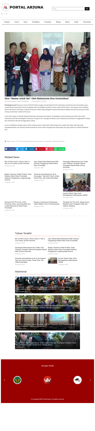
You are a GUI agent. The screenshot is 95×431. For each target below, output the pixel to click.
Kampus (7, 22)
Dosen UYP (14, 141)
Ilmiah (76, 22)
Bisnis (67, 22)
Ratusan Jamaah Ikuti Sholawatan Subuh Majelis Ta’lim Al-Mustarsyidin (46, 203)
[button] (10, 149)
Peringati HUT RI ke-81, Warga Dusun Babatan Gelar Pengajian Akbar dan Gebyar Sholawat (76, 204)
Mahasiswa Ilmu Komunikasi (33, 141)
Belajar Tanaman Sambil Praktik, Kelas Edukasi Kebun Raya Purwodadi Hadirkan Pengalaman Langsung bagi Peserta (18, 177)
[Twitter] (6, 14)
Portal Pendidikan (23, 101)
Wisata (58, 22)
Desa (25, 22)
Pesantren (47, 22)
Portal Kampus (11, 101)
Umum (17, 22)
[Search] (87, 8)
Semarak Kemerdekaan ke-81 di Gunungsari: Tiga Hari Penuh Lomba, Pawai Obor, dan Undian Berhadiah (46, 176)
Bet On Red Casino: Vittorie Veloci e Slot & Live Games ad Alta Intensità (17, 162)
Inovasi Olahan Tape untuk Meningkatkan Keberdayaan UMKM (75, 194)
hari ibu (21, 141)
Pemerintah (87, 22)
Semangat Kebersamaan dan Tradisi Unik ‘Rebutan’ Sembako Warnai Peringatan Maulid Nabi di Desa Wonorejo (75, 164)
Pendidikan (36, 22)
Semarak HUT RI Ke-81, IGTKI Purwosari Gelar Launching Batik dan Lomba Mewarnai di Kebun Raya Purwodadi (17, 205)
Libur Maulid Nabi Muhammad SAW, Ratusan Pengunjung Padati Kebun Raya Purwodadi (46, 163)
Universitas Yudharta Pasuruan (54, 141)
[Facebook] (2, 14)
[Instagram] (4, 14)
